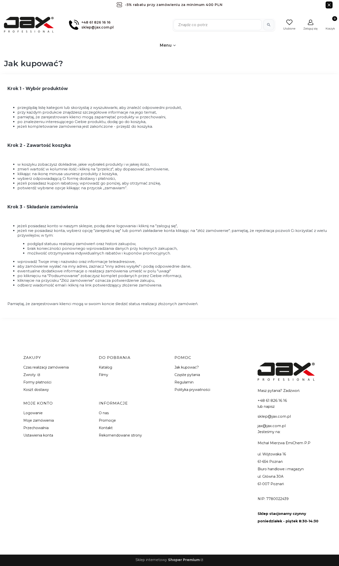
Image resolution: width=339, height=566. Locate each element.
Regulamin (184, 382)
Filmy (103, 375)
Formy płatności (37, 382)
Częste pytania (187, 375)
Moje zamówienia (38, 420)
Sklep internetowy (168, 560)
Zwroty (30, 375)
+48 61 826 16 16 (272, 400)
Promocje (107, 420)
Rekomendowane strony (120, 435)
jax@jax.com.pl (272, 425)
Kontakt (106, 428)
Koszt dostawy (36, 389)
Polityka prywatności (192, 389)
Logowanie (33, 413)
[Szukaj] (268, 24)
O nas (104, 413)
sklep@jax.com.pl (274, 416)
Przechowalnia (36, 428)
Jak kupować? (186, 367)
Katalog (105, 367)
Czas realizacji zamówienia (46, 367)
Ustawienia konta (38, 435)
